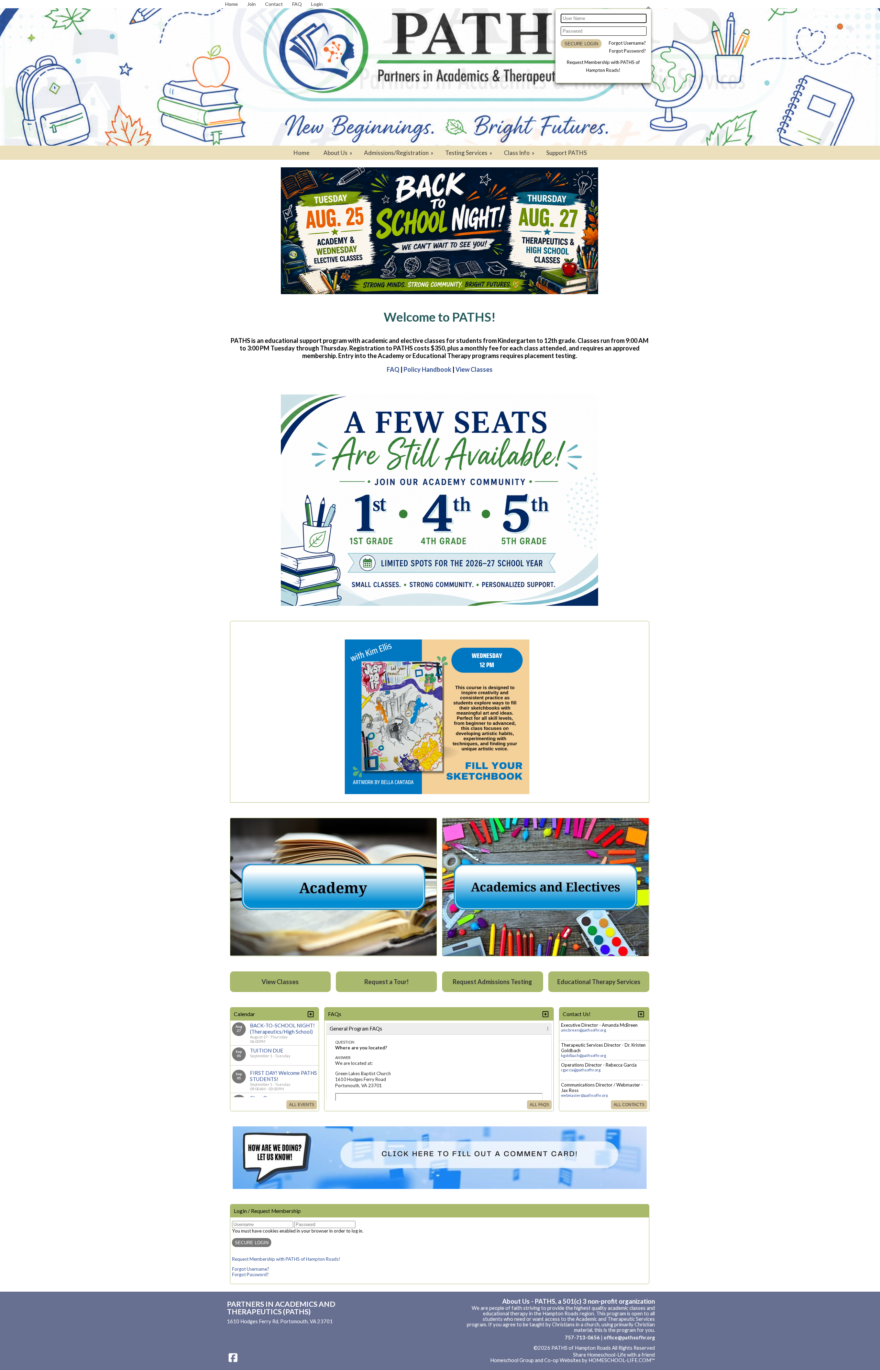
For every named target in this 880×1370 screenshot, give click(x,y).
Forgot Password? (627, 51)
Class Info (520, 152)
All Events (301, 1104)
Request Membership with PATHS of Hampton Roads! (286, 1259)
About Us (338, 152)
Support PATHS (566, 152)
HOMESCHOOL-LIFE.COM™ (621, 1360)
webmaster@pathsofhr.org (584, 1095)
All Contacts (629, 1104)
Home (301, 152)
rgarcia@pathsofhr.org (581, 1070)
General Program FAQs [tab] (356, 1029)
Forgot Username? (627, 43)
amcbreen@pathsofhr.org (583, 1030)
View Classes (474, 369)
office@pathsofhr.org (629, 1337)
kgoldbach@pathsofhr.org (583, 1055)
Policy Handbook (427, 369)
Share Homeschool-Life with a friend (614, 1355)
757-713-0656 (582, 1337)
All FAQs (539, 1104)
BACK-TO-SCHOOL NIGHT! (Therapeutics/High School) (282, 1028)
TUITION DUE (266, 1050)
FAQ (393, 369)
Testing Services (469, 152)
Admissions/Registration (399, 152)
